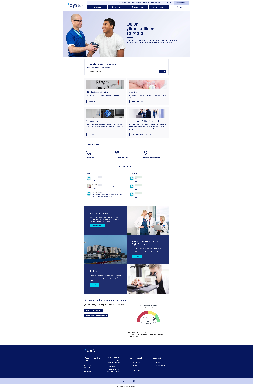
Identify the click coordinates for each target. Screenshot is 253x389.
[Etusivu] (95, 7)
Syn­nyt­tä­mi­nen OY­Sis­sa (137, 101)
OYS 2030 (136, 256)
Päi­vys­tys (90, 101)
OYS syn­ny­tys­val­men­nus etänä (143, 187)
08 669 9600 (118, 373)
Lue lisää (93, 285)
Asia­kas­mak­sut (136, 362)
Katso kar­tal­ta (87, 371)
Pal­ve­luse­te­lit (136, 368)
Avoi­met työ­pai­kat (96, 225)
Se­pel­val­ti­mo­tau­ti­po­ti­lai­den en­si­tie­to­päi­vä (145, 195)
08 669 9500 (117, 362)
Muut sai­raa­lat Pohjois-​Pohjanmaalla (141, 134)
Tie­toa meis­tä (91, 134)
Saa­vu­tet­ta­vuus (159, 368)
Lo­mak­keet (157, 362)
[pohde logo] (75, 5)
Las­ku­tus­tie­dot (136, 370)
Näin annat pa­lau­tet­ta (160, 365)
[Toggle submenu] (123, 7)
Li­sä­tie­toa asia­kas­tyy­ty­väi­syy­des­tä (95, 315)
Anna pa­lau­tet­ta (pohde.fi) (93, 310)
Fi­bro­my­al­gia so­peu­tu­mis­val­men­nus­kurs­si (145, 179)
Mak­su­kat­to (135, 365)
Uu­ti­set (100, 184)
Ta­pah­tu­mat (138, 176)
